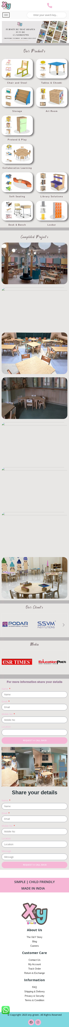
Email (5, 701)
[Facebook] (31, 1022)
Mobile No (7, 714)
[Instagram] (38, 1022)
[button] (5, 624)
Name (5, 688)
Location (6, 726)
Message (6, 851)
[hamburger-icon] (6, 15)
